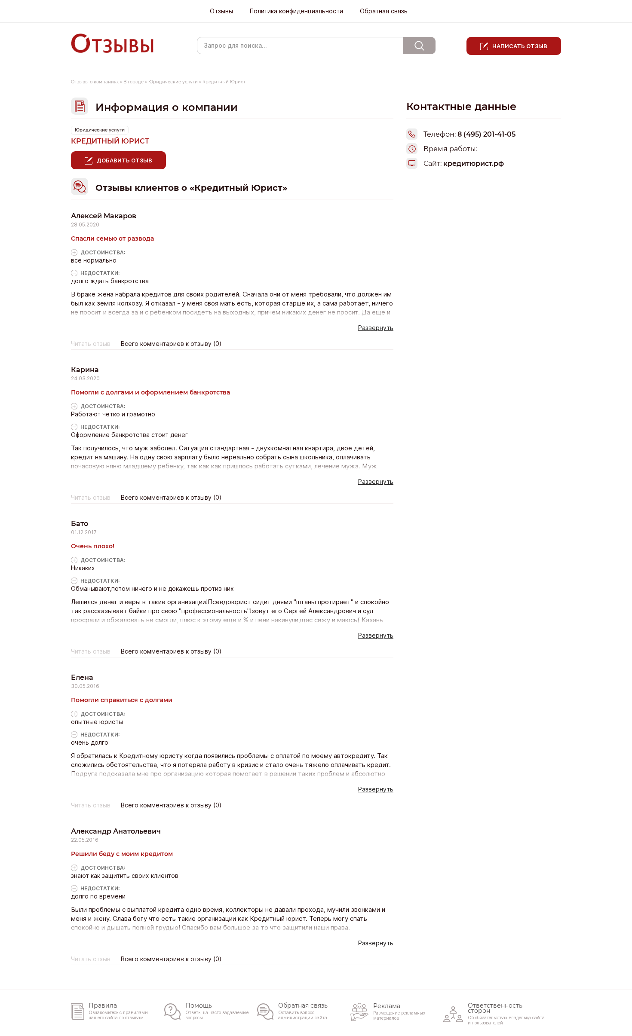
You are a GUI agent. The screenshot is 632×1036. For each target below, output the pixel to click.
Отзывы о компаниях (95, 82)
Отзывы (221, 11)
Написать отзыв (519, 46)
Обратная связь (384, 11)
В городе (133, 82)
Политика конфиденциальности (296, 11)
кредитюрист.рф (473, 163)
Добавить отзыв (124, 160)
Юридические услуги (173, 82)
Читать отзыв (90, 343)
